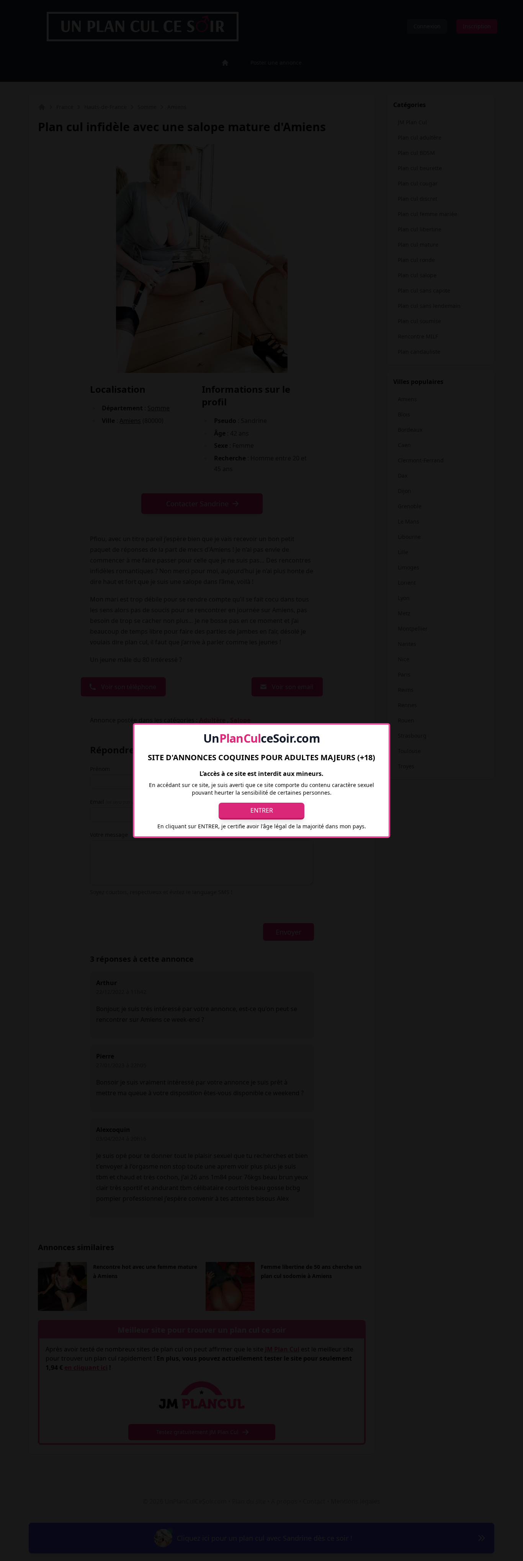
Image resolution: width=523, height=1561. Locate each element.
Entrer (261, 810)
